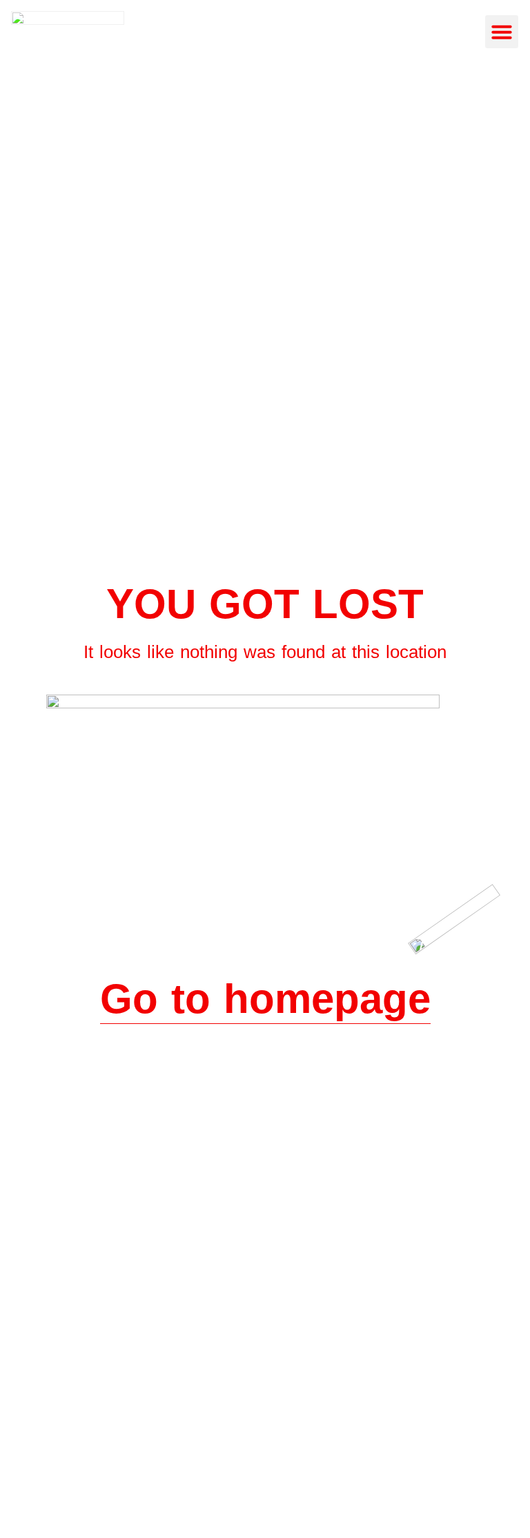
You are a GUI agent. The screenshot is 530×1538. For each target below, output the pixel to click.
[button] (501, 31)
